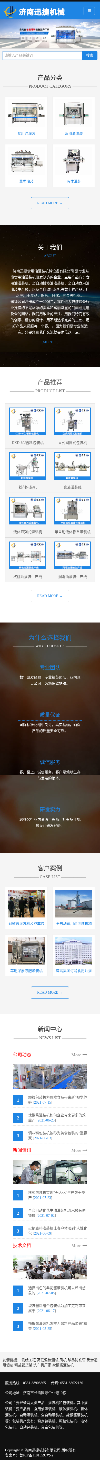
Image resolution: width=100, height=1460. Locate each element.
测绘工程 (29, 1360)
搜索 (89, 55)
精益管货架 (23, 1365)
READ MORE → (50, 203)
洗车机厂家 (42, 1365)
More (77, 1054)
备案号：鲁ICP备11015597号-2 (29, 1455)
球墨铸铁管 (77, 1360)
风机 (63, 1360)
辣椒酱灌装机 (63, 1365)
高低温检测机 (47, 1360)
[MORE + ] (50, 342)
